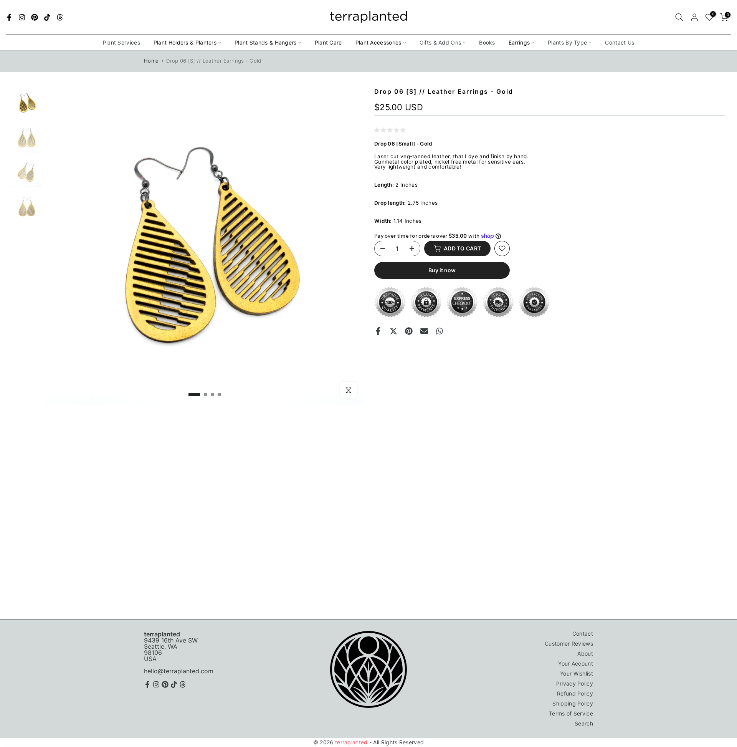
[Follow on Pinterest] (34, 17)
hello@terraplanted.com (178, 671)
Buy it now (442, 270)
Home (151, 61)
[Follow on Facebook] (9, 17)
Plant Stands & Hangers (266, 42)
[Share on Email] (424, 331)
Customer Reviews (569, 643)
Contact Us (619, 42)
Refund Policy (575, 693)
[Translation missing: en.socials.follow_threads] (59, 17)
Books (487, 42)
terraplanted (351, 742)
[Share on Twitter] (393, 331)
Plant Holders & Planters (185, 42)
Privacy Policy (574, 683)
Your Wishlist (576, 673)
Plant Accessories (378, 42)
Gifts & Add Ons (440, 42)
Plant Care (328, 42)
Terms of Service (571, 713)
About (585, 653)
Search (584, 723)
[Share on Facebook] (378, 331)
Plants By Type (567, 42)
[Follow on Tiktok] (47, 17)
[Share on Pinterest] (409, 331)
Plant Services (121, 42)
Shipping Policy (572, 703)
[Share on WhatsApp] (439, 331)
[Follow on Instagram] (21, 17)
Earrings (519, 42)
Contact (582, 633)
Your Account (575, 663)
